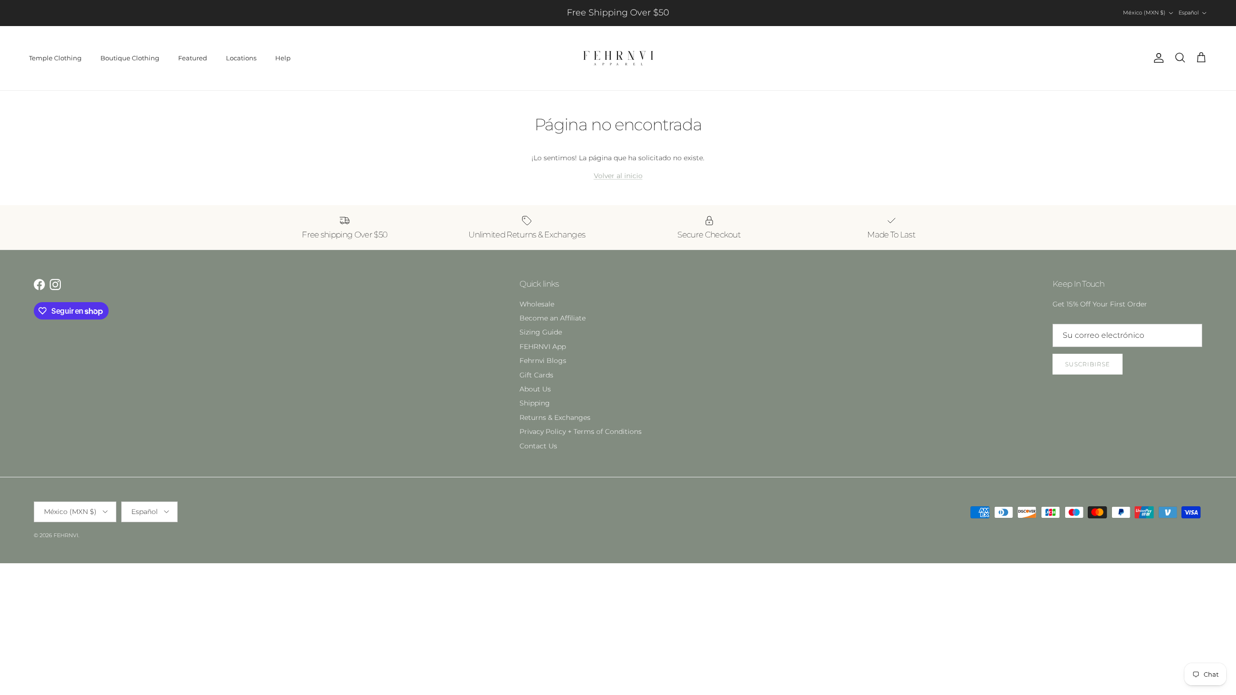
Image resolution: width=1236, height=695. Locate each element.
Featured (192, 58)
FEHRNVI (66, 535)
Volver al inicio (618, 175)
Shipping (535, 403)
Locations (241, 58)
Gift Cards (536, 375)
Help (283, 58)
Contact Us (538, 446)
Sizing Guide (541, 332)
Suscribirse (1087, 364)
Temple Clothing (55, 58)
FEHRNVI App (543, 346)
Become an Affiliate (553, 318)
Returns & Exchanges (555, 417)
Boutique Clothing (129, 58)
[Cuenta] (1157, 58)
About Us (535, 389)
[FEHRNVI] (618, 58)
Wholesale (537, 304)
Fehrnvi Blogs (543, 360)
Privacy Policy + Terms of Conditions (581, 431)
